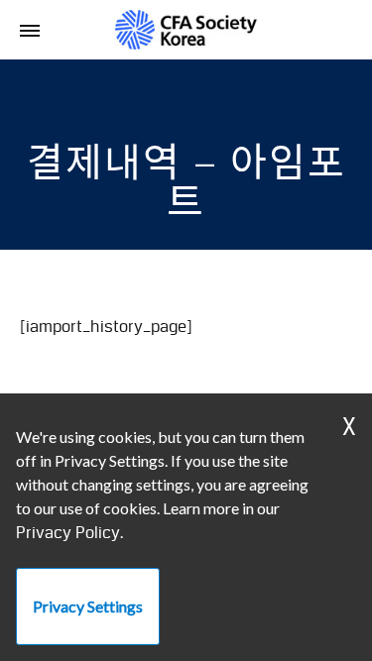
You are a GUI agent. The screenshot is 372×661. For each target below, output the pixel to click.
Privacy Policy (68, 532)
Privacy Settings (88, 606)
